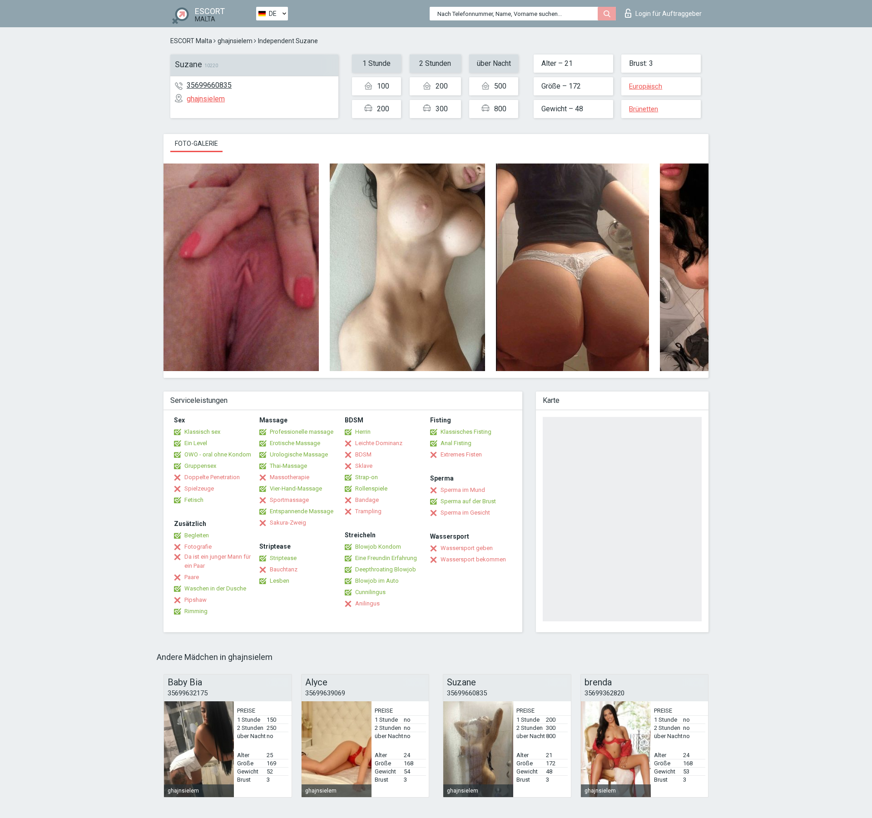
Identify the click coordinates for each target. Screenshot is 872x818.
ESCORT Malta (191, 41)
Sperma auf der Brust (468, 501)
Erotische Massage (295, 443)
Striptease (283, 558)
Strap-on (366, 477)
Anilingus (367, 603)
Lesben (279, 580)
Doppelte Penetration (212, 477)
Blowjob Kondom (378, 546)
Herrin (363, 431)
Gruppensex (200, 465)
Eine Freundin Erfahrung (386, 558)
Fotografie (198, 546)
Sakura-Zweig (288, 522)
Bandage (367, 499)
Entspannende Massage (301, 511)
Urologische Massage (299, 454)
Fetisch (193, 499)
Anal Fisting (456, 443)
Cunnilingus (370, 592)
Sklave (363, 465)
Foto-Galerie (196, 143)
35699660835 (209, 85)
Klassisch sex (202, 431)
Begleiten (196, 535)
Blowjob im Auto (377, 580)
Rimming (196, 611)
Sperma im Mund (463, 489)
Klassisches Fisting (466, 431)
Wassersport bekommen (473, 559)
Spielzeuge (199, 488)
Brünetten (643, 109)
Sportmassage (289, 499)
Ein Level (195, 443)
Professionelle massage (301, 431)
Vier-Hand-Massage (296, 488)
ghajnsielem (235, 41)
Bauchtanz (283, 569)
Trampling (368, 511)
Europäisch (645, 86)
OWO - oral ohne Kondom (217, 454)
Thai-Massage (288, 465)
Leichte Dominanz (378, 443)
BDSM (363, 454)
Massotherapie (289, 477)
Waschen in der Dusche (215, 588)
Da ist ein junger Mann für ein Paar (217, 561)
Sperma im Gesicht (465, 512)
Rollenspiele (371, 488)
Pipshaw (195, 599)
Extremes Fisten (461, 454)
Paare (191, 577)
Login (668, 13)
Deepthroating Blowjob (385, 569)
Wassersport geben (467, 548)
